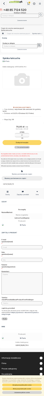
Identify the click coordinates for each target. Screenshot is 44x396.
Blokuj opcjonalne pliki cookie (22, 389)
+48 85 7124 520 (13, 10)
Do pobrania (7, 374)
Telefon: (17, 298)
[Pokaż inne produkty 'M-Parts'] (6, 61)
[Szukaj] (41, 15)
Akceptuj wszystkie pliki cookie (22, 385)
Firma (4, 363)
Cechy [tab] (7, 194)
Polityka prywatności (17, 312)
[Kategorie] (39, 3)
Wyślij (5, 319)
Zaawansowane (22, 20)
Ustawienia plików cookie (22, 392)
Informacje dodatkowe (11, 358)
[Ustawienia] (34, 3)
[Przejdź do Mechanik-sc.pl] (3, 33)
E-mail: (7, 241)
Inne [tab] (37, 194)
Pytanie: (8, 266)
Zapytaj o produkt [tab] (23, 194)
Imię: (7, 253)
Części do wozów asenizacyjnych (18, 33)
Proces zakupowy (9, 369)
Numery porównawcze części (22, 174)
